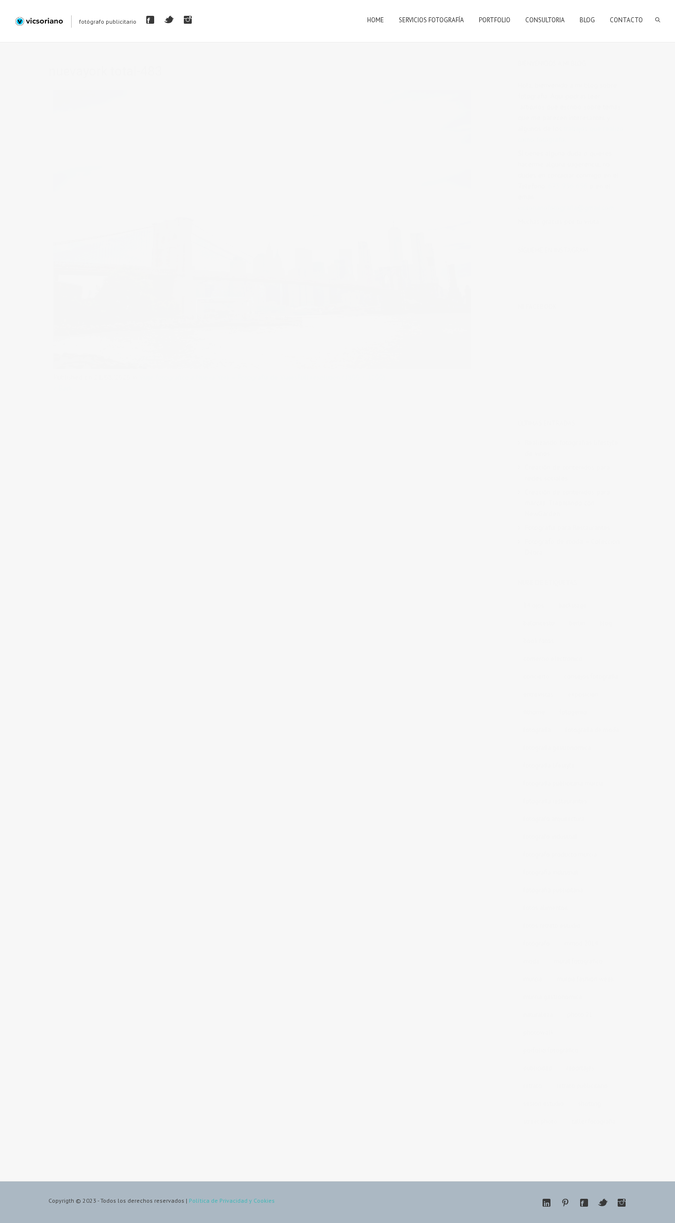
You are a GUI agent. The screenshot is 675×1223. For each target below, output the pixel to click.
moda (531, 961)
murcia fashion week (585, 979)
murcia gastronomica (552, 997)
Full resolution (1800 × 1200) (341, 377)
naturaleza (538, 1014)
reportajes (580, 1068)
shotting (589, 1103)
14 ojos (533, 605)
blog (605, 623)
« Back (62, 388)
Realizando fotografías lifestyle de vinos (571, 448)
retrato (532, 1086)
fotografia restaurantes (555, 801)
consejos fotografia (591, 676)
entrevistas (538, 694)
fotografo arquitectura (554, 819)
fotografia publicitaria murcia (563, 783)
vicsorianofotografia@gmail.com (566, 207)
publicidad (537, 1068)
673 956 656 (568, 185)
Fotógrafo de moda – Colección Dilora (572, 547)
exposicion (583, 694)
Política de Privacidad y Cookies (232, 1200)
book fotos (538, 641)
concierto (536, 676)
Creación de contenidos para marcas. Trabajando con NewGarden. (567, 502)
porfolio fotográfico (551, 1050)
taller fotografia (594, 1121)
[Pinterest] (565, 1203)
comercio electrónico (553, 659)
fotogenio (573, 712)
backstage (572, 605)
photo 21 (579, 1014)
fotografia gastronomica (557, 747)
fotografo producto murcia (560, 854)
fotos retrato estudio (552, 925)
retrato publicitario (582, 1086)
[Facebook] (150, 20)
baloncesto (539, 623)
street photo (540, 1121)
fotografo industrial (550, 836)
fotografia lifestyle (549, 765)
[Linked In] (546, 1203)
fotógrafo (536, 943)
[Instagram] (188, 20)
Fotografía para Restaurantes (567, 527)
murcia (532, 979)
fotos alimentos (545, 908)
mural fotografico (578, 961)
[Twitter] (169, 20)
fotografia (537, 730)
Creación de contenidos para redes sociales (567, 472)
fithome (534, 712)
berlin (577, 623)
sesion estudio (543, 1103)
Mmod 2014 (581, 943)
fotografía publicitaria (553, 890)
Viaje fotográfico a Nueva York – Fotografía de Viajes (218, 377)
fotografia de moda (592, 730)
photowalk (538, 1032)
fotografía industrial (550, 872)
